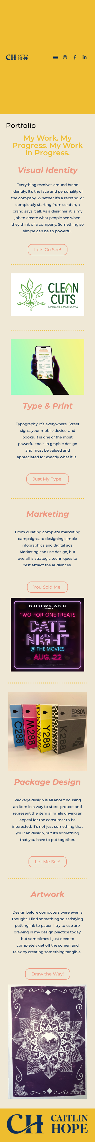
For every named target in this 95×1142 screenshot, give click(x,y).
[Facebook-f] (75, 57)
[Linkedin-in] (84, 57)
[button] (55, 57)
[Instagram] (65, 57)
